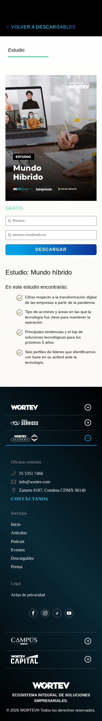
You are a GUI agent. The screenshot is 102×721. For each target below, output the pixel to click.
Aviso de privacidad (28, 595)
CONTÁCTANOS (29, 499)
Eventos (18, 550)
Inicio (16, 524)
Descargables (22, 558)
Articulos (19, 532)
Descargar (51, 249)
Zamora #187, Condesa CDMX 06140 (52, 490)
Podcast (17, 541)
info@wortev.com (34, 481)
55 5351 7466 (31, 473)
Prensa (16, 566)
